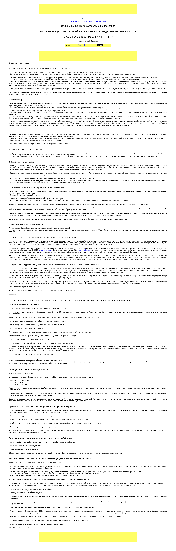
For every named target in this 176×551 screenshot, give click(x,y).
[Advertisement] (82, 9)
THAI (98, 21)
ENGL (91, 21)
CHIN (74, 21)
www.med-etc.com (85, 250)
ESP (85, 21)
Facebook (81, 45)
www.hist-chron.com (46, 250)
